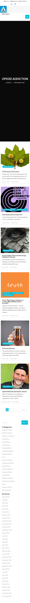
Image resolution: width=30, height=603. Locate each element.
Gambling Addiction (8, 451)
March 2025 (5, 548)
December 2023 (6, 593)
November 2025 (7, 524)
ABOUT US (6, 1)
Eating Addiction (7, 448)
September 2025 (7, 530)
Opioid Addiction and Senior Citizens (14, 391)
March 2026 (5, 512)
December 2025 (6, 521)
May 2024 (5, 578)
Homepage (9, 82)
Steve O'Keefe (15, 181)
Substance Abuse (7, 487)
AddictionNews (6, 14)
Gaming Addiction (7, 454)
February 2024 (6, 587)
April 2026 (5, 509)
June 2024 (5, 575)
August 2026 (5, 497)
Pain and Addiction (8, 348)
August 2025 (5, 533)
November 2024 (7, 560)
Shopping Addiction (7, 478)
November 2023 (7, 596)
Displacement (6, 445)
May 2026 (5, 506)
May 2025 (5, 542)
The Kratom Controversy (10, 171)
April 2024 (5, 581)
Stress (4, 484)
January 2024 (6, 590)
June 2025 (5, 539)
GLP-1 (4, 457)
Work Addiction (6, 490)
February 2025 (6, 551)
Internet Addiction (7, 460)
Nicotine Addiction (17, 293)
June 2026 (5, 503)
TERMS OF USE (13, 1)
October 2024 (6, 563)
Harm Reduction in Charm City (12, 214)
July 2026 (5, 500)
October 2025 (6, 527)
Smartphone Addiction (8, 481)
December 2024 (6, 557)
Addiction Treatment (9, 209)
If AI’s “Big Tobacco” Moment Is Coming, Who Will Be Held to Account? (13, 301)
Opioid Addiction (8, 166)
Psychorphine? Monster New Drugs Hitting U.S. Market (14, 256)
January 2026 (6, 518)
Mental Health (6, 466)
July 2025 (5, 536)
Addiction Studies (7, 433)
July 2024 (5, 572)
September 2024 (7, 566)
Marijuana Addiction (8, 463)
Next (23, 409)
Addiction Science (7, 430)
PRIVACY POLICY (22, 1)
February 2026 (6, 515)
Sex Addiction (6, 475)
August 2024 (5, 569)
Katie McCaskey (14, 315)
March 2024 (5, 584)
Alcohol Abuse (6, 442)
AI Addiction (7, 293)
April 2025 (5, 545)
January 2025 (6, 554)
